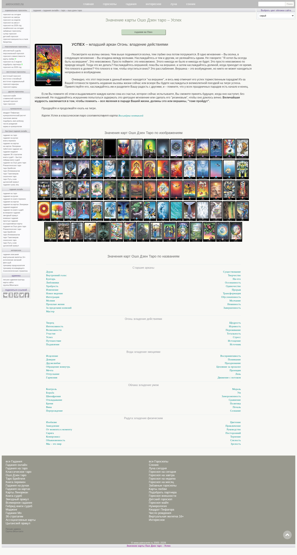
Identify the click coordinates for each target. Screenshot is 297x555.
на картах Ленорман (12, 146)
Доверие (51, 359)
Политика (235, 403)
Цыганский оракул (18, 523)
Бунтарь (50, 279)
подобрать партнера (13, 64)
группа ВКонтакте (10, 285)
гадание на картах (11, 143)
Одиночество (233, 286)
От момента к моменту (59, 429)
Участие (51, 333)
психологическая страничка (15, 271)
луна (173, 4)
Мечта (49, 370)
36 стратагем (14, 516)
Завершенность (232, 307)
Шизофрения (53, 396)
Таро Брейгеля (15, 478)
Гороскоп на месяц (161, 482)
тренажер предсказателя (14, 265)
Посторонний (233, 433)
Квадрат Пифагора (161, 509)
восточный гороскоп (12, 76)
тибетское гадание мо (12, 149)
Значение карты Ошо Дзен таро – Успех (148, 546)
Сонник (153, 465)
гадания (131, 4)
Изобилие (51, 422)
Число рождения (160, 513)
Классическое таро (18, 471)
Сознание (235, 410)
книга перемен (9, 141)
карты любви (9, 59)
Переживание (233, 330)
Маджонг (11, 509)
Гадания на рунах (17, 485)
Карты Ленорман (17, 492)
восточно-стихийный (12, 79)
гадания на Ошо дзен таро (14, 226)
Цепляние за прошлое (228, 366)
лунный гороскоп (10, 101)
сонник (190, 4)
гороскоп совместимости (14, 56)
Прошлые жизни (55, 304)
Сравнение (235, 400)
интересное (153, 4)
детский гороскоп (10, 36)
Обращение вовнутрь (58, 366)
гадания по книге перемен (14, 199)
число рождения (10, 124)
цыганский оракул (11, 182)
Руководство (234, 429)
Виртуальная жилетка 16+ (166, 516)
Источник (235, 344)
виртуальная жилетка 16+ (14, 257)
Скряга (50, 433)
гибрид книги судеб (11, 160)
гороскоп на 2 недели (12, 62)
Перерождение (54, 410)
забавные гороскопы (12, 31)
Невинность (234, 304)
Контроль (51, 389)
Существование (232, 271)
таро (63, 10)
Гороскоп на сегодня (162, 471)
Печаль (237, 407)
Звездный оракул (17, 499)
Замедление (52, 425)
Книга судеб (14, 495)
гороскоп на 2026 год (12, 25)
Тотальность (234, 333)
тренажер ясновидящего (13, 268)
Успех (49, 337)
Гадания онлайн (16, 465)
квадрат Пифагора (11, 113)
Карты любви (158, 489)
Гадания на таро (17, 468)
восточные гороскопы (16, 72)
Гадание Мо (13, 513)
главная (88, 4)
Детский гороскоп (160, 499)
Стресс (237, 337)
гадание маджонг (10, 152)
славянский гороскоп (12, 98)
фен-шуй (7, 263)
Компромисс (53, 436)
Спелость (235, 440)
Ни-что (237, 279)
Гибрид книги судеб (19, 506)
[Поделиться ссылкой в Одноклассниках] (10, 297)
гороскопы (110, 4)
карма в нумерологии (12, 126)
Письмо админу (13, 529)
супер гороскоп (9, 34)
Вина (49, 407)
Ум (239, 392)
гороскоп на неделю (11, 20)
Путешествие (53, 340)
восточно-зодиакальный (13, 81)
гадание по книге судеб (13, 210)
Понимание (234, 359)
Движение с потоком (229, 377)
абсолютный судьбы (12, 51)
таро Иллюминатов (11, 171)
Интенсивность (54, 326)
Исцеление (52, 356)
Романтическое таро (12, 165)
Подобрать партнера (163, 492)
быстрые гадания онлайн (16, 131)
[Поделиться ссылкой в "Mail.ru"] (16, 297)
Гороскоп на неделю (162, 478)
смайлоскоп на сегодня (13, 28)
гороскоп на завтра (11, 17)
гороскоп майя (9, 96)
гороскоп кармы (10, 87)
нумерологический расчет (14, 115)
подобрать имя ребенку (13, 121)
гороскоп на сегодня (12, 14)
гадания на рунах (10, 196)
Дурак (49, 271)
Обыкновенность (55, 440)
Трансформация (232, 293)
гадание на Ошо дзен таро (14, 163)
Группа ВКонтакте (14, 531)
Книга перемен (15, 482)
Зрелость (236, 443)
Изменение (52, 289)
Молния (50, 300)
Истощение (234, 340)
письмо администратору (14, 280)
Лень (238, 374)
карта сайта (8, 282)
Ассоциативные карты (21, 520)
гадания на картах (11, 202)
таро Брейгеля (9, 168)
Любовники (52, 282)
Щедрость (235, 322)
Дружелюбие (53, 363)
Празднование (233, 363)
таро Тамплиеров (10, 174)
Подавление (52, 344)
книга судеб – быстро (12, 157)
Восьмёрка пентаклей (130, 115)
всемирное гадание (11, 213)
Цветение (235, 422)
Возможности (54, 330)
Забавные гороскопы (163, 485)
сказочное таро (9, 176)
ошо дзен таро (75, 10)
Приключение (233, 425)
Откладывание (54, 400)
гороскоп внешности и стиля (15, 39)
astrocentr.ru (15, 4)
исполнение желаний (12, 260)
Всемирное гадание (19, 502)
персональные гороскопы (16, 47)
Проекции (235, 370)
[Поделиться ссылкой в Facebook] (27, 297)
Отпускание (52, 374)
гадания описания (11, 254)
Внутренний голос (56, 275)
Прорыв (236, 289)
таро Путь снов (9, 179)
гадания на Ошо (143, 32)
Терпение (235, 436)
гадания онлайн (16, 189)
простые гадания (10, 221)
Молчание (235, 300)
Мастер (50, 311)
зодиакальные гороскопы (16, 10)
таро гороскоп (9, 104)
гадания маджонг (10, 207)
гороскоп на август (11, 23)
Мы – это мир (54, 443)
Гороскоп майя (158, 502)
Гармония (51, 377)
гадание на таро (10, 135)
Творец (50, 322)
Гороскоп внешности (162, 495)
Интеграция (52, 297)
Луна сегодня (158, 468)
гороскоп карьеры (11, 84)
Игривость (235, 326)
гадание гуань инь (11, 185)
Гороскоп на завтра (161, 475)
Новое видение (54, 293)
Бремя (49, 403)
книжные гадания (10, 218)
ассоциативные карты (12, 224)
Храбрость (52, 286)
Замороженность (231, 396)
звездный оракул (10, 215)
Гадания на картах (18, 489)
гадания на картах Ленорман (16, 204)
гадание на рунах (10, 138)
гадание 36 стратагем (12, 154)
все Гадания (14, 461)
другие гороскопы (16, 92)
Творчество (234, 275)
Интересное (157, 520)
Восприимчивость (230, 356)
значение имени (10, 118)
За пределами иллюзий (59, 307)
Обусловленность (231, 297)
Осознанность (233, 282)
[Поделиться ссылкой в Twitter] (21, 297)
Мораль (236, 389)
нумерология (16, 109)
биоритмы (7, 42)
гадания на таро (10, 193)
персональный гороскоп (13, 53)
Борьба (50, 392)
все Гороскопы (158, 461)
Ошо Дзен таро (16, 475)
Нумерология (158, 506)
